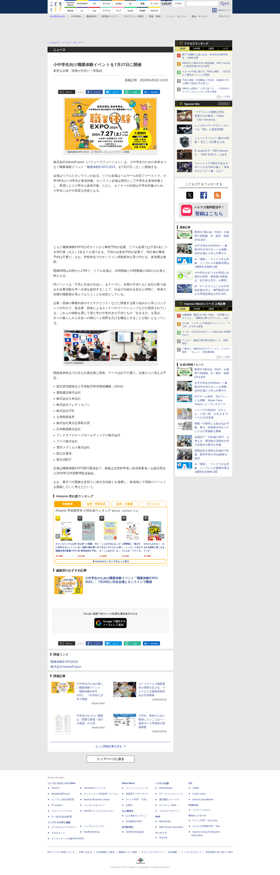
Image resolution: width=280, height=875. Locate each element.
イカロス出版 (162, 783)
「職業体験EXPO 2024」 (101, 167)
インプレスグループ (191, 852)
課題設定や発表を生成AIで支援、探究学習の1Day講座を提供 (211, 454)
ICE (190, 783)
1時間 (182, 48)
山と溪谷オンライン (136, 815)
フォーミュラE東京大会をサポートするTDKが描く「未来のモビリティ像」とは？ (211, 167)
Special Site (192, 103)
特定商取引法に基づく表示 (219, 852)
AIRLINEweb (165, 788)
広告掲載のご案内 (105, 852)
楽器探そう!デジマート (137, 793)
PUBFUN (193, 805)
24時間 (196, 48)
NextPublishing (92, 832)
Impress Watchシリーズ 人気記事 (205, 303)
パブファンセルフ (201, 810)
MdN (157, 816)
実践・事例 (154, 16)
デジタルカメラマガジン (64, 827)
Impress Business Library (97, 799)
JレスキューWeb (167, 805)
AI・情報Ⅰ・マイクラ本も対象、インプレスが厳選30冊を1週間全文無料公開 (212, 263)
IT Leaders (56, 805)
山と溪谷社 (127, 811)
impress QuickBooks (203, 799)
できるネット (58, 833)
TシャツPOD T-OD (136, 799)
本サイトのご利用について (61, 852)
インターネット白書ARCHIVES (67, 838)
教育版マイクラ (110, 16)
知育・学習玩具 (96, 503)
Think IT (55, 788)
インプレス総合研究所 (62, 799)
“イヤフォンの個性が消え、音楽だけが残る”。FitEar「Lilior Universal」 (210, 115)
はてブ (116, 92)
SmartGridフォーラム (95, 788)
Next (162, 536)
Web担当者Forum (60, 793)
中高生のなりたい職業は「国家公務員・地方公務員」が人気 (90, 719)
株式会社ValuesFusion (65, 666)
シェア (97, 92)
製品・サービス (200, 16)
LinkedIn (154, 92)
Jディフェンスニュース (171, 793)
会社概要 (172, 852)
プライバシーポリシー (152, 852)
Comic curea (199, 793)
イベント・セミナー (176, 16)
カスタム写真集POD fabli (206, 826)
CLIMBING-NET (134, 821)
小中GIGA (76, 16)
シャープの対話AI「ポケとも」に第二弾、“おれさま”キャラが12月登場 (211, 413)
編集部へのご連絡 (128, 852)
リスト (80, 92)
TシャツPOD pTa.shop (204, 820)
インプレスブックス (94, 826)
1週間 (211, 48)
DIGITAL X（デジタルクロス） (99, 811)
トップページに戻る (110, 759)
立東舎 (129, 805)
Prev (58, 536)
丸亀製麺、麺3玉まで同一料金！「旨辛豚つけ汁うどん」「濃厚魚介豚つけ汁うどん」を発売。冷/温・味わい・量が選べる (205, 318)
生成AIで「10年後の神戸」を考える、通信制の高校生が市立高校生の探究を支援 (211, 440)
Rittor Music (128, 783)
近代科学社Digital (135, 832)
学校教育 (67, 503)
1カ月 (225, 48)
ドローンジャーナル (61, 811)
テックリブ (161, 833)
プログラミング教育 (133, 16)
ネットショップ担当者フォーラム (101, 793)
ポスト (69, 92)
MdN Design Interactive (171, 827)
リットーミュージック (137, 788)
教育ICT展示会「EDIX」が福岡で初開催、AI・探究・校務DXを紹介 (211, 236)
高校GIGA (91, 16)
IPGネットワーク (197, 815)
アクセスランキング (196, 43)
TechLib (163, 837)
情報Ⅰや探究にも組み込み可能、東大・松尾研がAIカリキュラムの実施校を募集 (211, 427)
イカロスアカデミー (169, 811)
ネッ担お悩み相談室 (61, 816)
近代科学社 (127, 827)
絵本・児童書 (125, 503)
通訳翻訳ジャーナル (169, 799)
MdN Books (165, 821)
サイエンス (153, 503)
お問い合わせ (85, 852)
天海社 (195, 788)
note (135, 92)
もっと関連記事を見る (108, 746)
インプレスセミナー (94, 805)
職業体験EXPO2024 (64, 661)
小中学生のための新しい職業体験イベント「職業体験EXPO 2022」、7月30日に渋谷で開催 (90, 691)
